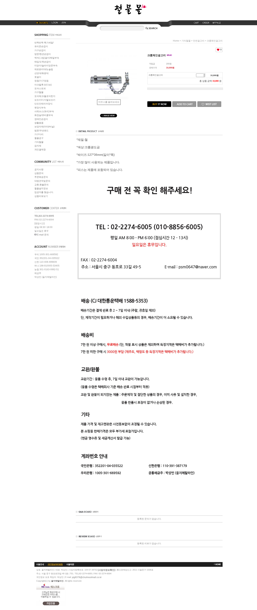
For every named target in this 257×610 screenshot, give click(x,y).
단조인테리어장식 (43, 104)
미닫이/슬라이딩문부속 (46, 65)
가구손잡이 (40, 50)
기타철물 (38, 142)
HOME (218, 564)
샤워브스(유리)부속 (44, 111)
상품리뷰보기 (41, 196)
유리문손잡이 (41, 46)
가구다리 (38, 134)
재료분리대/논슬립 (43, 69)
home (176, 40)
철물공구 (38, 138)
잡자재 (37, 146)
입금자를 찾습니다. (44, 192)
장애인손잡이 (41, 119)
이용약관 (70, 564)
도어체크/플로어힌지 (44, 96)
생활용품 (38, 123)
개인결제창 (40, 149)
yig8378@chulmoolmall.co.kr (87, 577)
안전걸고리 (198, 40)
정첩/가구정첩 (41, 81)
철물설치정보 (41, 188)
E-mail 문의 (42, 234)
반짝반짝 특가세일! (44, 42)
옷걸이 (37, 77)
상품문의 (38, 173)
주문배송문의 (41, 177)
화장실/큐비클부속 (43, 115)
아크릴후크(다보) (43, 84)
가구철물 (38, 92)
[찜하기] (209, 102)
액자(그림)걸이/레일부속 (46, 58)
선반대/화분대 (41, 73)
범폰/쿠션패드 (41, 130)
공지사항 (38, 169)
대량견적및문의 (42, 181)
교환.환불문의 (41, 184)
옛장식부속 (40, 107)
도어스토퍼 (40, 88)
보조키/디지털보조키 (44, 100)
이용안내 (40, 564)
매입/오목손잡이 (42, 62)
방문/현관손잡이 (42, 54)
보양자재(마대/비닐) (44, 127)
